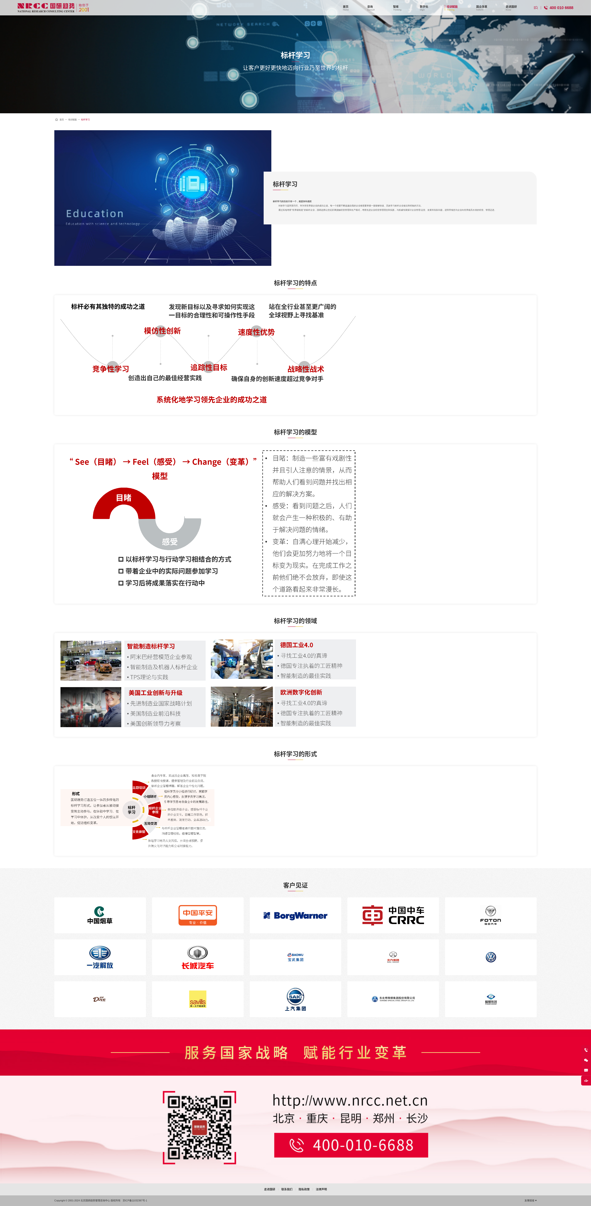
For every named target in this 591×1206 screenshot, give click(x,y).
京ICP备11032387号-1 (135, 1200)
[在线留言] (586, 1070)
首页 (62, 119)
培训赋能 (72, 119)
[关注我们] (586, 1060)
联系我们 (286, 1189)
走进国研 (269, 1189)
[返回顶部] (586, 1080)
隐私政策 (304, 1189)
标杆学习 (85, 119)
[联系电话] (586, 1050)
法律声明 (321, 1189)
